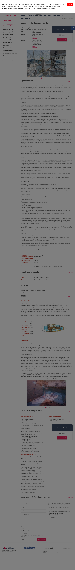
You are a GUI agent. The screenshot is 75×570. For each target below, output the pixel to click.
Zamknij (69, 4)
